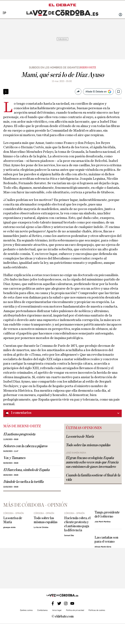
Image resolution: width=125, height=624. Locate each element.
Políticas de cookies (97, 610)
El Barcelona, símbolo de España (26, 470)
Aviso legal (57, 610)
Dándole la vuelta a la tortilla (23, 482)
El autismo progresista (19, 434)
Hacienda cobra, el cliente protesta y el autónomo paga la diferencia (77, 524)
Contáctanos (42, 610)
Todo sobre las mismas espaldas (88, 445)
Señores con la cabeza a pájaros (25, 446)
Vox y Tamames (14, 458)
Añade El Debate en (96, 91)
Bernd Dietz (88, 67)
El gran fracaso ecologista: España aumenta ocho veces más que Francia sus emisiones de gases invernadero (92, 462)
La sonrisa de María (80, 436)
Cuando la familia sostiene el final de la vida (93, 477)
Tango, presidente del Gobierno (107, 514)
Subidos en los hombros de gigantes (54, 67)
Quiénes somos (26, 610)
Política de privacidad (75, 610)
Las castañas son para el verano (106, 539)
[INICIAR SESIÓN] (120, 15)
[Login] (120, 15)
